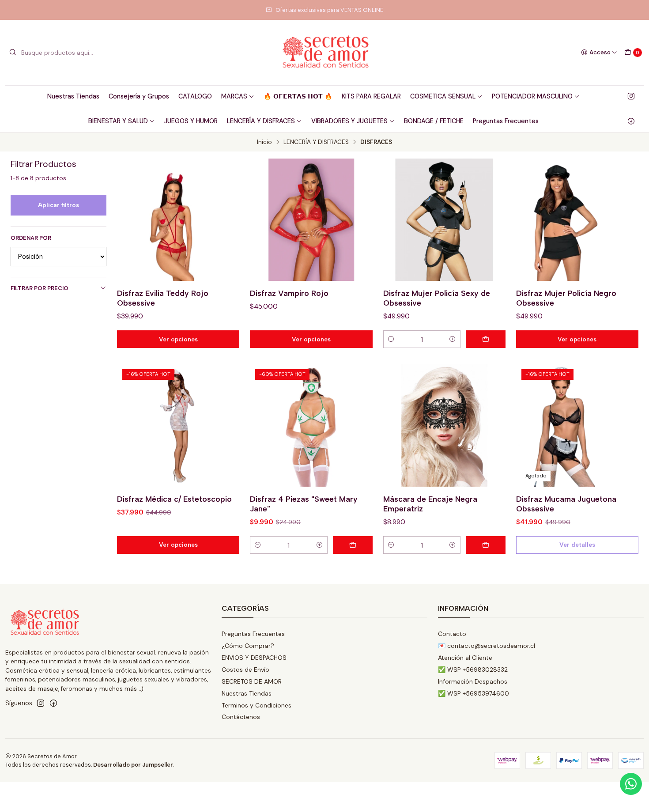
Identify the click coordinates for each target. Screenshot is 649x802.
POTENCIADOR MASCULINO (532, 96)
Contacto (452, 634)
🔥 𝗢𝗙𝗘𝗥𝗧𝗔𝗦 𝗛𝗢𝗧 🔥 (298, 96)
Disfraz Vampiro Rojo (289, 293)
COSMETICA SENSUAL (442, 96)
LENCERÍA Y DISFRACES (261, 121)
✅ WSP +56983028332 (473, 669)
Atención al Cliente (465, 658)
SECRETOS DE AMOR (252, 681)
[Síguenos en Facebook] (631, 121)
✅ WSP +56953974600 (473, 693)
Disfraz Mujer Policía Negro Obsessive (566, 297)
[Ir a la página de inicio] (324, 52)
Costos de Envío (245, 669)
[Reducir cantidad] (391, 339)
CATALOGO (195, 96)
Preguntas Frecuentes (506, 121)
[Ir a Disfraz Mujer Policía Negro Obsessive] (577, 220)
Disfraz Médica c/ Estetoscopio (174, 498)
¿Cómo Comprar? (248, 646)
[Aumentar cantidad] (452, 339)
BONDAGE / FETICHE (434, 121)
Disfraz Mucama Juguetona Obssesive (566, 503)
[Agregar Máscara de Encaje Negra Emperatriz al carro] (486, 545)
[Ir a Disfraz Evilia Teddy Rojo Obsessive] (178, 220)
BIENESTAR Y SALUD (118, 121)
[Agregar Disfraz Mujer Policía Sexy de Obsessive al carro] (486, 339)
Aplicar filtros (58, 205)
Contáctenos (241, 717)
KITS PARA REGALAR (371, 96)
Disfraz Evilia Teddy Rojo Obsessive (162, 297)
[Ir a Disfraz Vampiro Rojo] (311, 220)
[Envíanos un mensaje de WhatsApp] (631, 784)
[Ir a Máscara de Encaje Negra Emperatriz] (444, 425)
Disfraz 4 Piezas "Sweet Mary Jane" (304, 503)
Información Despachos (472, 681)
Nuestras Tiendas (73, 96)
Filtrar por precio (39, 288)
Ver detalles (577, 544)
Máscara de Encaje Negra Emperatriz (430, 503)
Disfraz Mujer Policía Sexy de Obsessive (436, 297)
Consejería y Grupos (139, 96)
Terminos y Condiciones (256, 705)
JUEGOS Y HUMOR (191, 121)
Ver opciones (178, 339)
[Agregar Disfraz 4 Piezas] (353, 545)
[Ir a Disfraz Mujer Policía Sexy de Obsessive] (444, 220)
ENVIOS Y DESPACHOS (254, 658)
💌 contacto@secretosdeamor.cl (486, 646)
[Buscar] (12, 52)
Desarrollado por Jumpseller (133, 764)
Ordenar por (31, 238)
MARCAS (234, 96)
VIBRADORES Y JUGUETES (349, 121)
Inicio (264, 142)
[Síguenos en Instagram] (631, 96)
